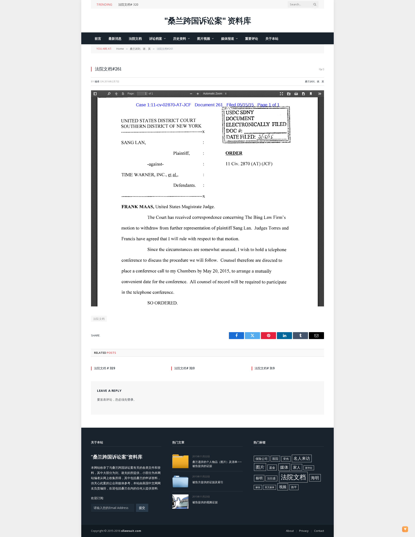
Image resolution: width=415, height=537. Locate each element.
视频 (282, 486)
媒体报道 (227, 38)
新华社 (308, 467)
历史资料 (179, 38)
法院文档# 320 (128, 4)
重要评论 (251, 38)
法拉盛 (271, 478)
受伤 (286, 459)
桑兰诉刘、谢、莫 (314, 81)
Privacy (304, 531)
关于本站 (271, 38)
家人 (296, 467)
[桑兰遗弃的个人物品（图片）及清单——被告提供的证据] (180, 461)
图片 (260, 467)
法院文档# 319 (265, 368)
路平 (294, 487)
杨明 (259, 478)
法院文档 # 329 (104, 368)
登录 (130, 399)
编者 (97, 81)
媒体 (284, 467)
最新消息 (115, 38)
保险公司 (261, 459)
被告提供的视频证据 (205, 502)
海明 (315, 477)
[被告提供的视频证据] (180, 501)
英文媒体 (269, 487)
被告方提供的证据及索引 (207, 482)
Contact (319, 531)
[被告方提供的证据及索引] (180, 481)
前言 (98, 38)
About (290, 531)
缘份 (257, 487)
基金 (272, 467)
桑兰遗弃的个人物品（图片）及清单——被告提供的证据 (217, 464)
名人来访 (302, 458)
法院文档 (135, 38)
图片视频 (203, 38)
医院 (275, 459)
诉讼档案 (155, 38)
